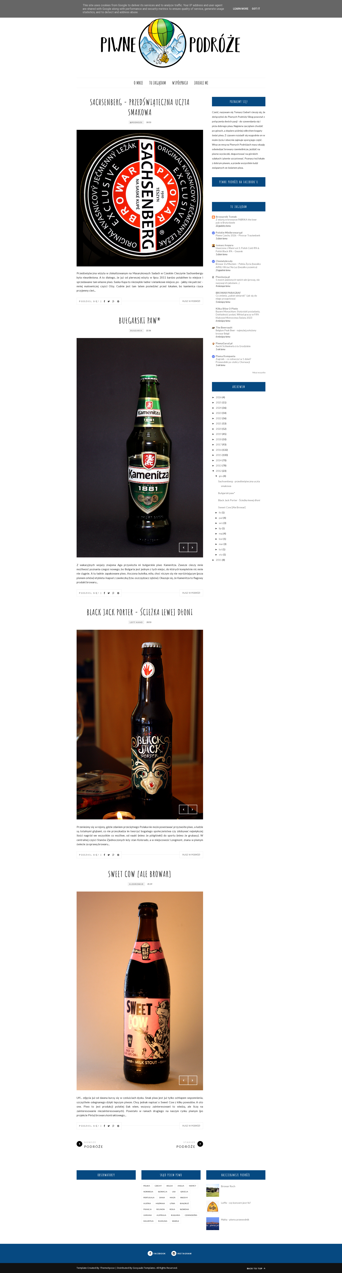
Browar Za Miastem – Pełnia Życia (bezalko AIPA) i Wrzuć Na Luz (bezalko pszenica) (238, 265)
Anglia (181, 1186)
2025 (219, 402)
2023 (219, 412)
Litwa (172, 1203)
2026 (219, 397)
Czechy (158, 1186)
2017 (219, 444)
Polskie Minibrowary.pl (229, 232)
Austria (147, 1203)
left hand (136, 622)
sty (220, 554)
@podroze (136, 122)
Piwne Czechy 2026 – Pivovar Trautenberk (238, 235)
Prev (183, 547)
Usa (174, 1192)
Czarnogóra (191, 1215)
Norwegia (148, 1192)
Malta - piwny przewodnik (235, 1219)
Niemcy (192, 1186)
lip (220, 528)
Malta (172, 1197)
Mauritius (148, 1221)
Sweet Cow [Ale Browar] (140, 874)
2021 (219, 423)
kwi (221, 538)
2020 (219, 428)
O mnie (138, 83)
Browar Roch (228, 1186)
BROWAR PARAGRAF (228, 292)
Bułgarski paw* (140, 320)
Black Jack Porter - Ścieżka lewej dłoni (140, 612)
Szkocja (184, 1192)
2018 (219, 439)
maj (221, 533)
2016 (219, 449)
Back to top (255, 1268)
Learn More (240, 8)
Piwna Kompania (225, 356)
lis (220, 512)
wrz (221, 522)
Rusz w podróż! (191, 301)
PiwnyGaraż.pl (224, 343)
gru (221, 475)
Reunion (160, 1209)
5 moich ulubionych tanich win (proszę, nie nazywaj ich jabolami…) (238, 281)
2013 (219, 465)
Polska (146, 1186)
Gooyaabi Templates (144, 1267)
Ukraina (147, 1215)
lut (220, 549)
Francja (147, 1209)
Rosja (172, 1209)
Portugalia (148, 1197)
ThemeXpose (107, 1267)
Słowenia (184, 1209)
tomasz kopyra (224, 245)
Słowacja (162, 1192)
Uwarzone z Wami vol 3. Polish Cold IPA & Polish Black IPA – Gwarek (237, 250)
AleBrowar (136, 884)
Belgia (170, 1186)
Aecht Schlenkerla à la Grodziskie (233, 346)
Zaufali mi (201, 83)
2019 (219, 433)
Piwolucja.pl (223, 276)
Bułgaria (136, 330)
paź (221, 517)
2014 (219, 460)
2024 (219, 407)
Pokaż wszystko (258, 372)
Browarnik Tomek (226, 216)
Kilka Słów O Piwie (227, 308)
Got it (256, 8)
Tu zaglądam (157, 83)
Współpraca (180, 83)
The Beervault (224, 327)
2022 (219, 418)
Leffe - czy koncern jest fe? (236, 1202)
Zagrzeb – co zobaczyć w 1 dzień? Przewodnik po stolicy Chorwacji (233, 360)
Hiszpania (160, 1203)
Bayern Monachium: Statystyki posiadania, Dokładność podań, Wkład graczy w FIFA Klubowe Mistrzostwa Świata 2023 (238, 314)
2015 (219, 454)
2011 (219, 559)
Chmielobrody (224, 261)
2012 (219, 470)
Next (192, 547)
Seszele (175, 1221)
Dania (162, 1197)
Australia (161, 1215)
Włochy (184, 1197)
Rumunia (162, 1221)
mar (221, 543)
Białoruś (184, 1203)
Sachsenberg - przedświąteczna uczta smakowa (140, 107)
